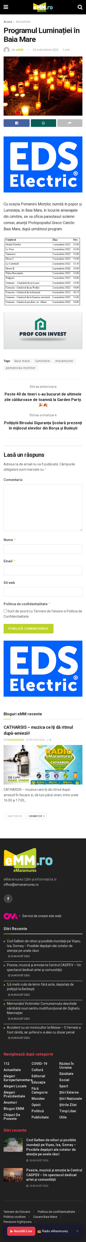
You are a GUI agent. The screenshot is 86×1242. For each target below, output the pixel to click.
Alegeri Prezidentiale (14, 1094)
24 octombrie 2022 (46, 49)
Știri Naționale (70, 1099)
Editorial (38, 1076)
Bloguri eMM (14, 1109)
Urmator (36, 816)
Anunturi (10, 1102)
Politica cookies (15, 1217)
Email (10, 561)
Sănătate (66, 1074)
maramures (64, 361)
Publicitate (40, 1117)
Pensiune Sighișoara (18, 1222)
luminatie (42, 361)
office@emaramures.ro (21, 884)
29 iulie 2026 (37, 740)
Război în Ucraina (66, 1065)
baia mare (22, 361)
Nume (10, 539)
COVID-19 (39, 1064)
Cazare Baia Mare (45, 1217)
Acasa (8, 21)
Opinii (36, 1105)
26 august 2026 (20, 956)
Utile (63, 1117)
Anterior (15, 816)
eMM (19, 49)
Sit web (9, 583)
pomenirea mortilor (20, 368)
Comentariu (13, 480)
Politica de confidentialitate (27, 604)
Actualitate (23, 21)
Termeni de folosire (17, 1212)
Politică (38, 1111)
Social (64, 1080)
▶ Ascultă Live (21, 1231)
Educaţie (38, 1082)
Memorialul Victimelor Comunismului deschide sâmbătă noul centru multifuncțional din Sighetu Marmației (43, 1008)
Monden (38, 1099)
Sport (63, 1086)
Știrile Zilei (68, 1105)
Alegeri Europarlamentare (18, 1078)
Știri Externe (69, 1092)
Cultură (37, 1070)
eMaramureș (15, 740)
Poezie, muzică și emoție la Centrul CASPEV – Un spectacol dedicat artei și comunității (54, 1174)
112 (6, 1064)
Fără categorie (40, 1090)
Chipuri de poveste (12, 1117)
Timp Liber (67, 1111)
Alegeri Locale (15, 1086)
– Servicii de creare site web (39, 916)
